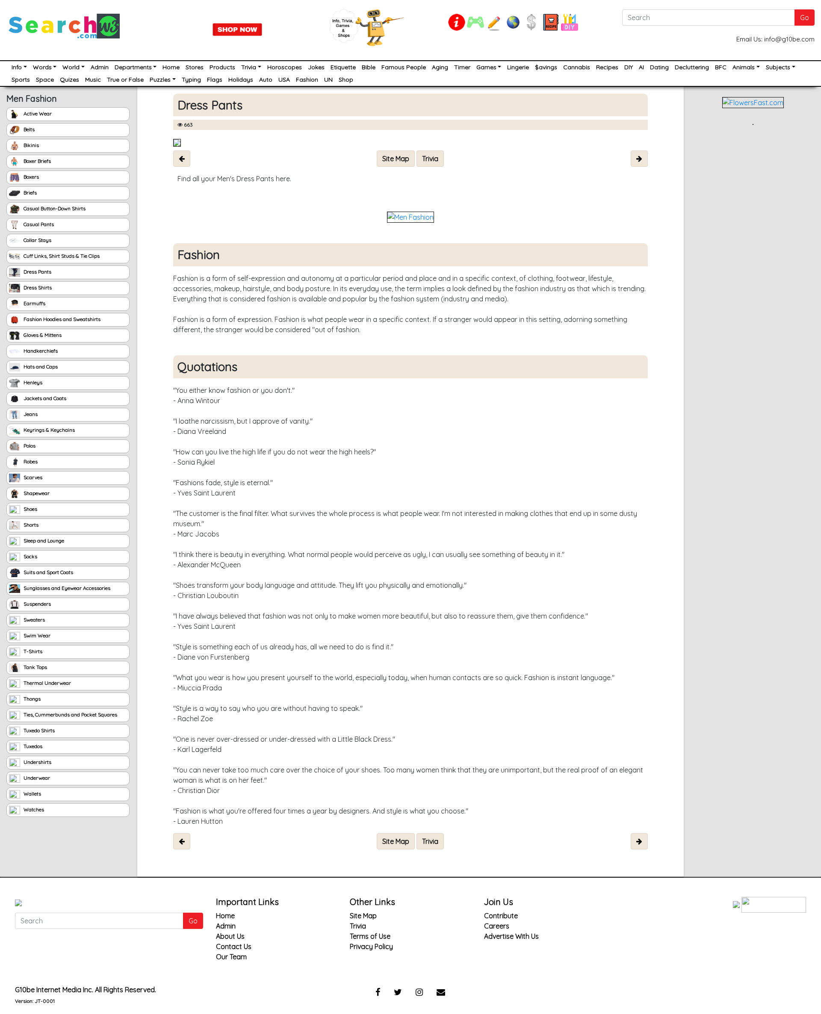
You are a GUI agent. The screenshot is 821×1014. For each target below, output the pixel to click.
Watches (33, 809)
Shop (346, 79)
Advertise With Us (511, 936)
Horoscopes (284, 67)
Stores (195, 67)
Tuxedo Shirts (38, 730)
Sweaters (33, 619)
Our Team (231, 956)
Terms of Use (370, 936)
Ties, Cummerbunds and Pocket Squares (69, 714)
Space (45, 79)
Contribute (501, 915)
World (71, 67)
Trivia (248, 67)
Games (486, 67)
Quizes (69, 79)
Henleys (32, 382)
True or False (125, 79)
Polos (28, 445)
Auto (265, 79)
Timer (462, 67)
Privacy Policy (371, 946)
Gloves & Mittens (42, 335)
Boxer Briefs (36, 161)
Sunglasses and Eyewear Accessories (66, 588)
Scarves (32, 477)
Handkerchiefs (40, 351)
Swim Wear (36, 635)
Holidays (240, 79)
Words (42, 67)
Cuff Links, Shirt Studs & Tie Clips (61, 256)
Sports (21, 79)
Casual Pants (38, 224)
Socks (29, 556)
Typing (191, 79)
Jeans (30, 414)
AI (641, 67)
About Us (230, 936)
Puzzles (160, 79)
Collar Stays (36, 240)
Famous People (403, 67)
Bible (368, 67)
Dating (659, 67)
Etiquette (343, 67)
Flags (214, 79)
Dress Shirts (37, 287)
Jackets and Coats (44, 398)
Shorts (30, 525)
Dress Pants (36, 271)
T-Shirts (32, 651)
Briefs (29, 192)
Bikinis (30, 145)
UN (328, 79)
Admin (100, 67)
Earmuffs (33, 303)
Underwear (36, 778)
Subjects (778, 67)
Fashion (307, 79)
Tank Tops (34, 667)
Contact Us (233, 946)
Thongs (31, 699)
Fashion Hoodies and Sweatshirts (61, 319)
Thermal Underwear (46, 683)
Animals (743, 67)
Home (171, 67)
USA (284, 79)
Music (93, 79)
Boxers (30, 177)
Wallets (31, 793)
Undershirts (36, 762)
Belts (28, 129)
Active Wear (37, 113)
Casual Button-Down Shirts (54, 208)
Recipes (607, 67)
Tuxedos (32, 746)
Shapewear (36, 493)
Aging (440, 67)
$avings (546, 67)
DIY (628, 67)
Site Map (363, 915)
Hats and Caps (40, 366)
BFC (720, 67)
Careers (496, 926)
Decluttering (692, 67)
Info (17, 67)
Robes (30, 461)
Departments (133, 67)
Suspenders (36, 604)
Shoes (29, 509)
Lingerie (518, 67)
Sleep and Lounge (43, 540)
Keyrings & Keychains (48, 430)
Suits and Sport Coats (47, 572)
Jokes (316, 67)
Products (222, 67)
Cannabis (576, 67)
